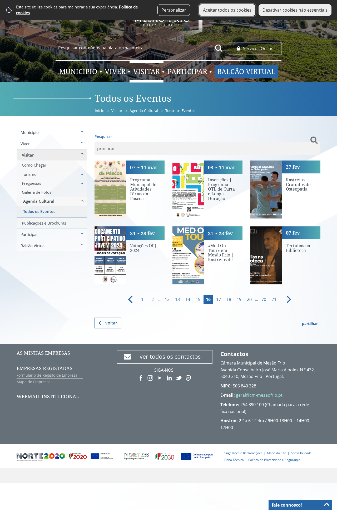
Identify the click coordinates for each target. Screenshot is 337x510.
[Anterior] (128, 299)
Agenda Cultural (144, 110)
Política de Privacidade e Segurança (274, 460)
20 (249, 299)
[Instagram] (150, 377)
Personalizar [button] (173, 10)
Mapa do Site (276, 453)
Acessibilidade (301, 453)
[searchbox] (140, 47)
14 (187, 299)
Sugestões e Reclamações (243, 453)
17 (218, 299)
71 (274, 299)
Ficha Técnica (234, 460)
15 (198, 299)
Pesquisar (103, 136)
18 (228, 299)
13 (177, 299)
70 (263, 299)
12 (167, 299)
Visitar (116, 110)
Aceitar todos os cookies (227, 10)
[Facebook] (141, 377)
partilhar (310, 323)
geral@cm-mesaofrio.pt (259, 395)
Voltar (111, 323)
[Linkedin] (169, 377)
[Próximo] (285, 299)
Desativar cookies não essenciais (295, 10)
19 (239, 299)
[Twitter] (179, 377)
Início (99, 110)
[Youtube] (160, 377)
